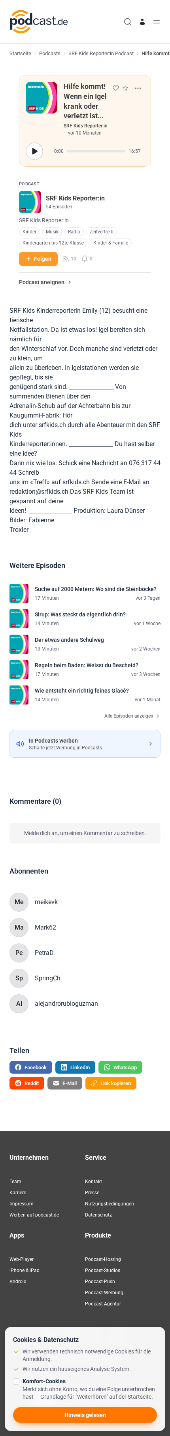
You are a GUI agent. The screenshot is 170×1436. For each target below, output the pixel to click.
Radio (74, 232)
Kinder (29, 232)
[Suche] (127, 21)
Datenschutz (98, 1215)
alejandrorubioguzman (66, 1003)
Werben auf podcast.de (34, 1215)
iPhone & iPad (24, 1270)
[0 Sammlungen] (125, 88)
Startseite (20, 53)
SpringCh (47, 978)
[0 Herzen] (116, 88)
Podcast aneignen (41, 282)
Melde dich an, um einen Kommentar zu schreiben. (85, 833)
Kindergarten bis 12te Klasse (53, 243)
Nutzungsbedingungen (109, 1204)
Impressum (21, 1204)
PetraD (44, 953)
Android (17, 1281)
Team (15, 1181)
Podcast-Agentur (103, 1304)
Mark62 (45, 927)
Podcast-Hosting (103, 1259)
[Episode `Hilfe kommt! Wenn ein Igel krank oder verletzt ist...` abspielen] (34, 151)
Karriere (17, 1192)
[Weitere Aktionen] (138, 88)
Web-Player (21, 1259)
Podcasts (49, 53)
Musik (52, 232)
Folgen (42, 259)
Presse (92, 1192)
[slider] (96, 151)
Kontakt (93, 1181)
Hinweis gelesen (85, 1415)
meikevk (46, 902)
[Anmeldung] (142, 22)
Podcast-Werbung (104, 1292)
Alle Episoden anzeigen (128, 716)
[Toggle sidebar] (156, 22)
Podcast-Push (100, 1281)
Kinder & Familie (110, 243)
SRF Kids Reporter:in (86, 126)
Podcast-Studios (102, 1270)
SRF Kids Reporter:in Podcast (101, 53)
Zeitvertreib (101, 232)
